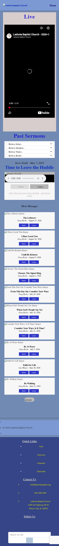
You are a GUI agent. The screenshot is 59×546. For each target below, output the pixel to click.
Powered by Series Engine (29, 407)
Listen (40, 186)
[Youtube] (34, 524)
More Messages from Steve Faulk (23, 193)
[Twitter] (43, 524)
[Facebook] (24, 524)
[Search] (29, 540)
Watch (21, 186)
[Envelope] (15, 524)
